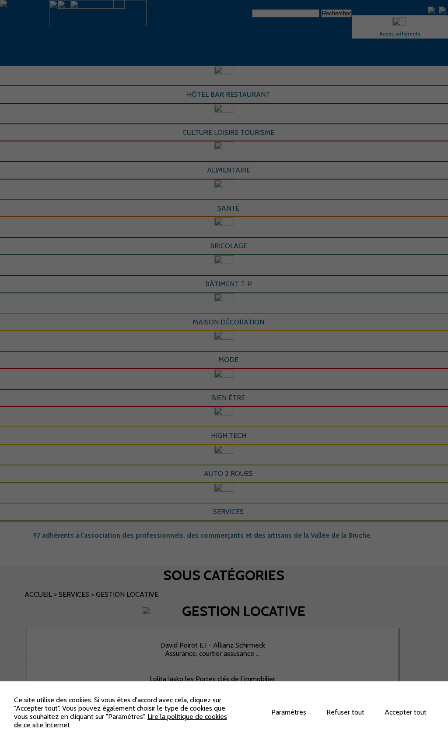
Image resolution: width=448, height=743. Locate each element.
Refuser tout (345, 712)
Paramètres (288, 712)
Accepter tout (406, 712)
